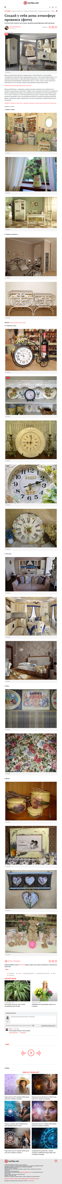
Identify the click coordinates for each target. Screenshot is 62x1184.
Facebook (21, 964)
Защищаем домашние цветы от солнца (44, 1005)
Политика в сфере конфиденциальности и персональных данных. (26, 1178)
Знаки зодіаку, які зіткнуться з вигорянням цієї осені (16, 1125)
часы (19, 973)
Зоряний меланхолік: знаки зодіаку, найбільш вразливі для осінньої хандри (43, 1152)
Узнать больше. (31, 1180)
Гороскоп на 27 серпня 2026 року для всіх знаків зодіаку (44, 1125)
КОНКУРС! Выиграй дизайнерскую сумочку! (18, 85)
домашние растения (43, 973)
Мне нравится (23, 1032)
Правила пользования (9, 1178)
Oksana (11, 1029)
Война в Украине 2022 (31, 11)
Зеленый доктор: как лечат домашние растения (15, 1005)
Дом (6, 34)
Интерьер (11, 973)
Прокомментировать (13, 1032)
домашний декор (29, 973)
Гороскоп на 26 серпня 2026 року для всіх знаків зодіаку (17, 1152)
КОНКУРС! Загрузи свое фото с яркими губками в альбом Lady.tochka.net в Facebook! (30, 103)
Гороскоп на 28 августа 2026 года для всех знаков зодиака (44, 1098)
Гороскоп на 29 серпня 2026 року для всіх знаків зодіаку (17, 1098)
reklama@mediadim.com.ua (26, 1172)
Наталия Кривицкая (15, 26)
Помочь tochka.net (17, 11)
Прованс (11, 975)
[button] (52, 7)
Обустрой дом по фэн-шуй (17, 322)
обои (54, 973)
